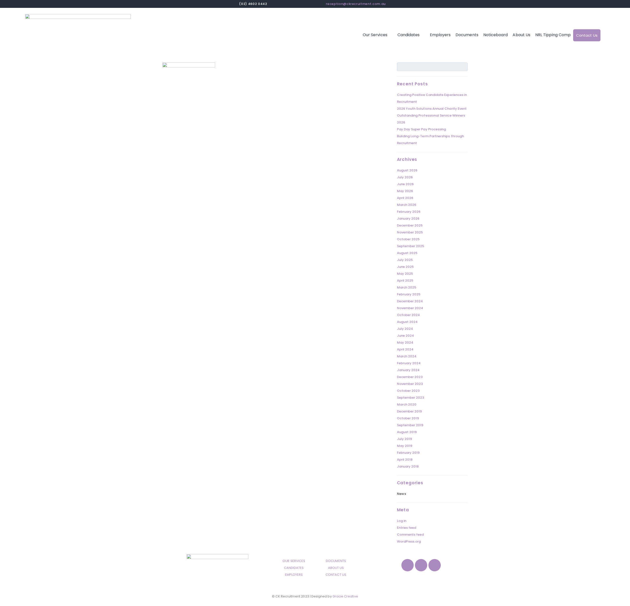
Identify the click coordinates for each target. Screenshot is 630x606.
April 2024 (405, 349)
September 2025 (410, 246)
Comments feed (410, 534)
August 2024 (407, 321)
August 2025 (407, 253)
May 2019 (404, 445)
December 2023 (410, 377)
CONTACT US (336, 574)
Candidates (408, 35)
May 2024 (405, 342)
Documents (467, 35)
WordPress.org (409, 541)
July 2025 (405, 260)
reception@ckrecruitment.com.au (356, 3)
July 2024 (405, 328)
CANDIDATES (294, 567)
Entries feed (406, 527)
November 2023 (410, 383)
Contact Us (587, 35)
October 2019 (408, 418)
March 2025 (406, 287)
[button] (377, 35)
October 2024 (408, 315)
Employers (440, 35)
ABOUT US (336, 567)
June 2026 (405, 184)
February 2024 (409, 363)
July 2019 (404, 439)
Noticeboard (495, 35)
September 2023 (410, 397)
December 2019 (409, 411)
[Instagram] (421, 565)
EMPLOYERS (294, 574)
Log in (401, 520)
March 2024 (407, 356)
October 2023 (408, 390)
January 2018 (408, 466)
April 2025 (405, 280)
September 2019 (410, 425)
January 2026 (408, 218)
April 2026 (405, 198)
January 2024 (408, 370)
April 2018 (405, 459)
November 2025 (410, 232)
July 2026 (405, 177)
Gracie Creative (345, 596)
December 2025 (410, 225)
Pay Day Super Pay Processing (421, 129)
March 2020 (407, 404)
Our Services (375, 35)
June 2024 (405, 335)
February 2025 (409, 294)
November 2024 (410, 308)
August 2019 (407, 432)
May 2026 (405, 191)
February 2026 (409, 211)
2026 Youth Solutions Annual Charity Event (432, 108)
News (401, 493)
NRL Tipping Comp (553, 35)
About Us (521, 35)
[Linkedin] (434, 565)
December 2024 (410, 301)
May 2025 (405, 273)
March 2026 (406, 204)
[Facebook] (407, 565)
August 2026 (407, 170)
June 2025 (405, 266)
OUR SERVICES (294, 561)
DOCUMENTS (336, 561)
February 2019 (408, 452)
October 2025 (408, 239)
